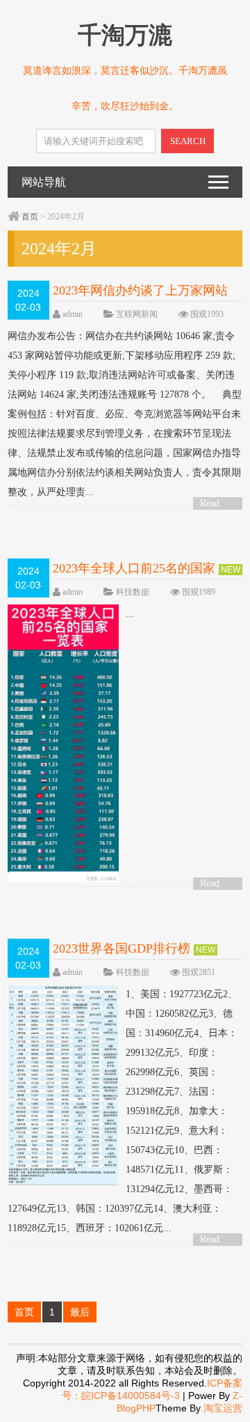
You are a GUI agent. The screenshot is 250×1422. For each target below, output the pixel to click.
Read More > (214, 504)
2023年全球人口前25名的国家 (134, 568)
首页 (30, 216)
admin (72, 314)
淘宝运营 (222, 1408)
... (130, 614)
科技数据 (132, 592)
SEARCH (188, 141)
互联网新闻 (137, 314)
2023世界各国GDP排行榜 (121, 948)
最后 (80, 1312)
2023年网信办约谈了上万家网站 (140, 290)
